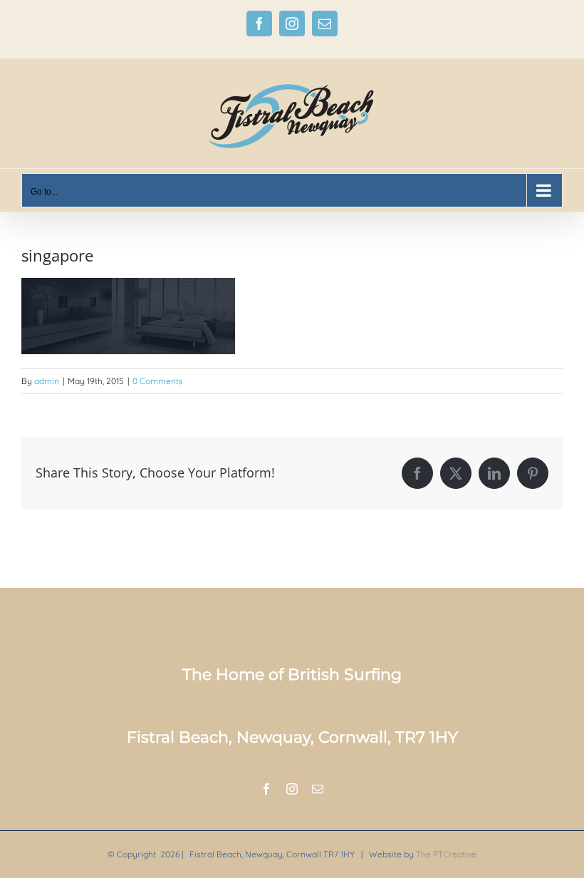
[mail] (317, 789)
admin (46, 381)
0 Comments (157, 381)
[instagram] (292, 789)
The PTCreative (446, 854)
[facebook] (266, 789)
